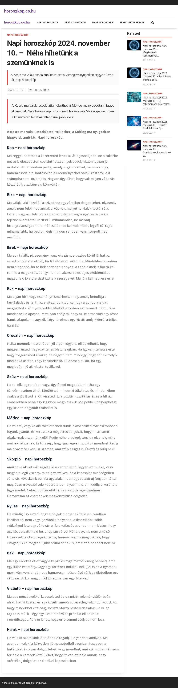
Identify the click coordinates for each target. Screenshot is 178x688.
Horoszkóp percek (132, 22)
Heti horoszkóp (75, 22)
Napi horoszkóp (47, 22)
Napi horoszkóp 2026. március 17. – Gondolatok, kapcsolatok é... (157, 151)
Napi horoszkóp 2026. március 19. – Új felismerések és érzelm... (157, 101)
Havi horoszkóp (103, 22)
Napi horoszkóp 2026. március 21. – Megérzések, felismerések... (155, 51)
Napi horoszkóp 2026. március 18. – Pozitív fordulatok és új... (155, 125)
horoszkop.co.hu (20, 11)
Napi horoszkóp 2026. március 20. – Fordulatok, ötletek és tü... (157, 76)
